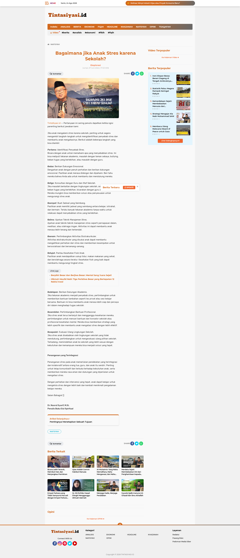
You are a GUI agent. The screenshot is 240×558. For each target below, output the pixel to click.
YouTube (76, 547)
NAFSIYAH (141, 27)
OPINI (153, 27)
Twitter (71, 547)
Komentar (56, 74)
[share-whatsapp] (142, 74)
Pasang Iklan (177, 538)
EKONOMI (89, 27)
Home (53, 3)
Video (55, 32)
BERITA (77, 27)
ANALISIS (65, 27)
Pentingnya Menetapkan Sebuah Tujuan (71, 421)
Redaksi (175, 535)
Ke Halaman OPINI (95, 519)
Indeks (53, 27)
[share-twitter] (137, 74)
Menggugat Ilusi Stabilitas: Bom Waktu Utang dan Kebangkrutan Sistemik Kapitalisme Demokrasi (161, 3)
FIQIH (101, 27)
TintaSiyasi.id (54, 123)
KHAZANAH (127, 27)
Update (130, 187)
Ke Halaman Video (170, 57)
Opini (51, 511)
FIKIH (102, 32)
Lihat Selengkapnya (169, 141)
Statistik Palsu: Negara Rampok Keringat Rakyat (163, 91)
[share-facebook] (133, 74)
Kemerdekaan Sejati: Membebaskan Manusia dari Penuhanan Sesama (162, 103)
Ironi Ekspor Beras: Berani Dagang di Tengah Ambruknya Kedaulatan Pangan (161, 78)
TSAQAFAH (165, 27)
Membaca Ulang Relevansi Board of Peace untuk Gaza (161, 128)
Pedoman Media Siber (181, 542)
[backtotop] (120, 525)
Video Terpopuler (159, 50)
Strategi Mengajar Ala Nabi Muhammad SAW (163, 115)
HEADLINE (112, 27)
